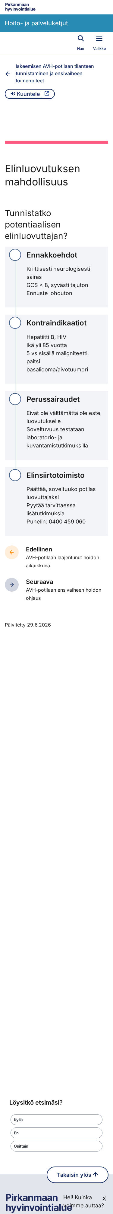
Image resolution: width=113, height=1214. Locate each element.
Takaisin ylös (75, 1175)
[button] (56, 1119)
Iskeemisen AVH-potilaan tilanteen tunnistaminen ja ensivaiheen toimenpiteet (55, 73)
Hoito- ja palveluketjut (36, 23)
